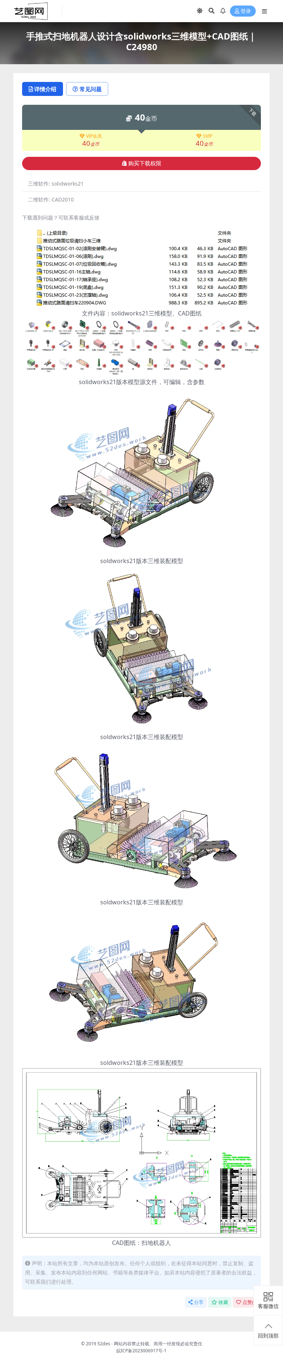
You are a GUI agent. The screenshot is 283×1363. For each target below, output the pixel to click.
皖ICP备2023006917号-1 (141, 1351)
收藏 (223, 1302)
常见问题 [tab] (91, 89)
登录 (246, 11)
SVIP (207, 136)
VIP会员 (94, 136)
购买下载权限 (144, 163)
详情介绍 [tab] (45, 89)
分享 (198, 1302)
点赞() (250, 1302)
